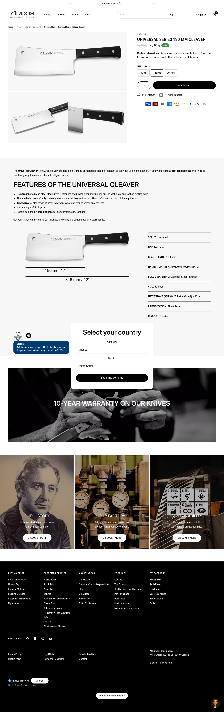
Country (112, 358)
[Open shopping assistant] (215, 703)
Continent (112, 342)
